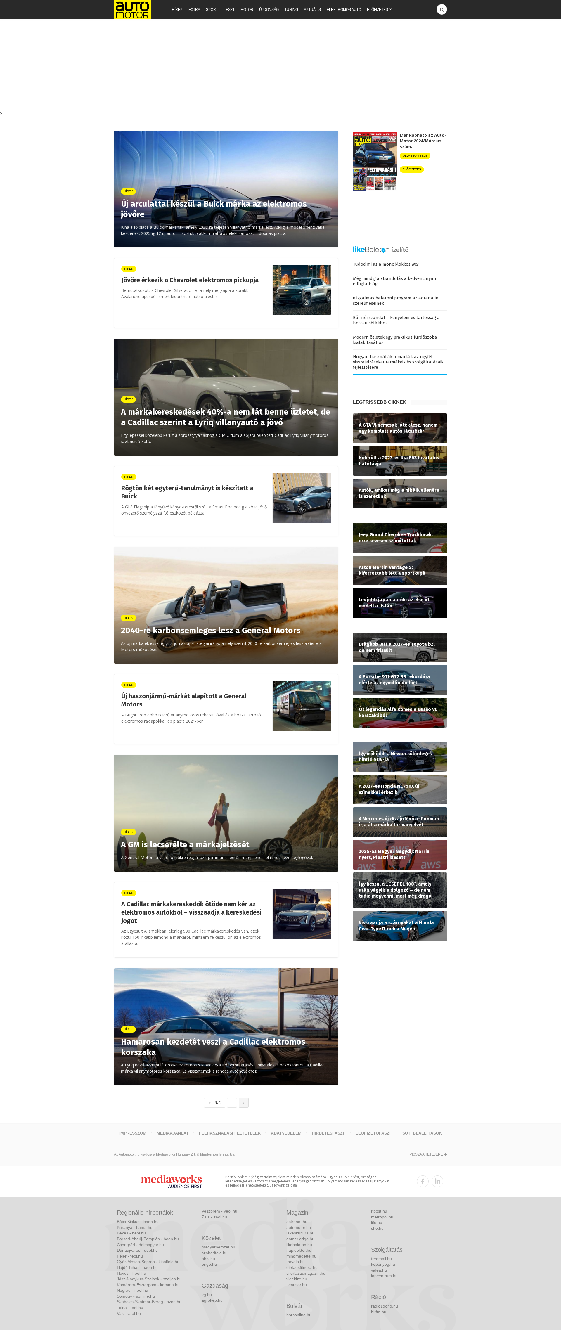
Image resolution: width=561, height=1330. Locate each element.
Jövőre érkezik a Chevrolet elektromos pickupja (190, 280)
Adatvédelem (286, 1133)
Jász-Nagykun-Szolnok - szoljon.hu (149, 1279)
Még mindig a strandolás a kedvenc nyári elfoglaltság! (394, 281)
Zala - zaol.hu (214, 1217)
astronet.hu (296, 1221)
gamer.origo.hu (300, 1239)
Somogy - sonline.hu (136, 1296)
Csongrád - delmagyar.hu (140, 1244)
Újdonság (269, 10)
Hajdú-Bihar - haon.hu (137, 1267)
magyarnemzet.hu (218, 1247)
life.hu (376, 1222)
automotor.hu (298, 1227)
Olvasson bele (415, 155)
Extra (194, 10)
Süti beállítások (422, 1133)
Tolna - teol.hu (130, 1307)
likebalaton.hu (299, 1244)
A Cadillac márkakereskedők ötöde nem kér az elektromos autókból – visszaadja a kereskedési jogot (191, 912)
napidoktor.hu (298, 1250)
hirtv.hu (208, 1258)
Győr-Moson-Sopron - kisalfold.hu (148, 1261)
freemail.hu (381, 1258)
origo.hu (209, 1264)
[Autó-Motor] (132, 9)
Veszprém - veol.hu (219, 1211)
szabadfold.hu (215, 1253)
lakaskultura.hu (300, 1233)
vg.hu (207, 1294)
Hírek (177, 10)
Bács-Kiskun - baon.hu (138, 1221)
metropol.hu (382, 1217)
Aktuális (312, 10)
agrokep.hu (212, 1300)
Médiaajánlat (173, 1133)
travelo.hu (295, 1261)
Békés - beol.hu (131, 1233)
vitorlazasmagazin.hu (305, 1273)
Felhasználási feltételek (230, 1133)
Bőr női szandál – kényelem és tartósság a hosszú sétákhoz (396, 320)
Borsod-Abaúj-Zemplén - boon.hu (148, 1239)
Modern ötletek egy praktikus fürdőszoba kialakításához (395, 340)
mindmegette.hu (301, 1256)
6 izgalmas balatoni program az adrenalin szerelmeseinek (396, 300)
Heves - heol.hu (131, 1273)
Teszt (229, 10)
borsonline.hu (298, 1314)
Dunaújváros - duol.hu (137, 1250)
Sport (212, 10)
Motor (246, 10)
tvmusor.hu (296, 1284)
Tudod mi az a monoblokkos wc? (386, 264)
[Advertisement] (280, 66)
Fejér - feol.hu (130, 1256)
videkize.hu (296, 1279)
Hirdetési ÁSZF (328, 1133)
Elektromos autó (344, 10)
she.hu (377, 1228)
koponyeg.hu (383, 1264)
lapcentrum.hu (384, 1275)
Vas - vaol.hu (129, 1313)
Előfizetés (377, 10)
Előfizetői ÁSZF (374, 1133)
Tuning (291, 10)
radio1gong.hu (384, 1306)
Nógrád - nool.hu (132, 1290)
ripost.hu (379, 1211)
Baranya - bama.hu (135, 1227)
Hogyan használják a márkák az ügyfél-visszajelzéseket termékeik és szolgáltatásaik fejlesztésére (398, 362)
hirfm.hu (378, 1312)
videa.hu (379, 1270)
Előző (216, 1103)
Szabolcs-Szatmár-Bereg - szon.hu (149, 1301)
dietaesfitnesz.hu (302, 1267)
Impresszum (132, 1133)
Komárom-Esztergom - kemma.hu (148, 1284)
